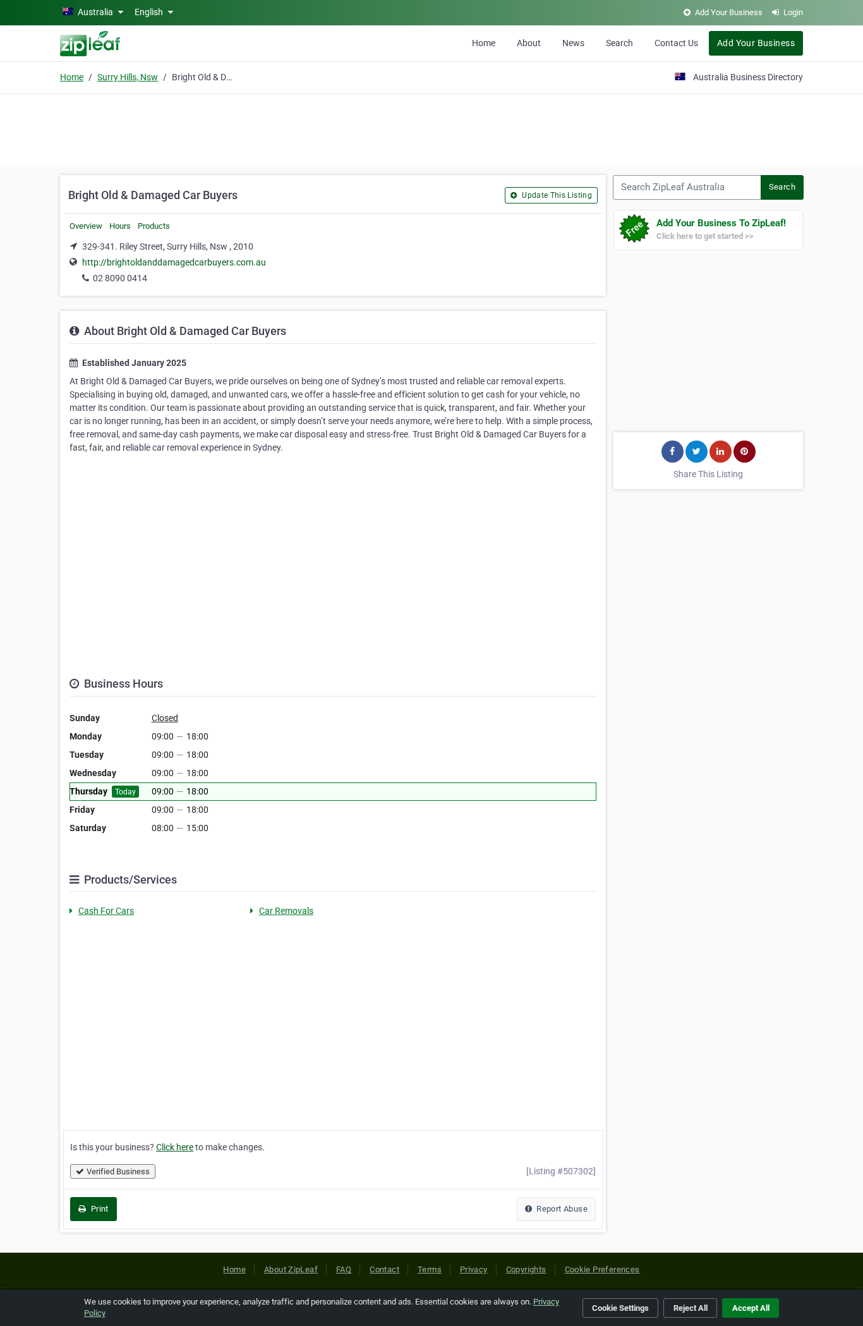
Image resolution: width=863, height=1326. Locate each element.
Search (619, 43)
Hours (120, 226)
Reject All (690, 1308)
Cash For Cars (106, 911)
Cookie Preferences (602, 1269)
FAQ (343, 1269)
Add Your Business (756, 43)
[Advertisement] (431, 127)
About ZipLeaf (291, 1269)
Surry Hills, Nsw (127, 77)
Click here (174, 1147)
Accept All (750, 1308)
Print (98, 1208)
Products (154, 226)
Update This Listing (556, 195)
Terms (430, 1269)
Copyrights (526, 1269)
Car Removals (286, 911)
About (529, 43)
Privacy (474, 1269)
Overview (85, 226)
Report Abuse (561, 1208)
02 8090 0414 (120, 278)
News (573, 43)
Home (483, 43)
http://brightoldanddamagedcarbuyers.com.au (174, 262)
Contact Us (676, 43)
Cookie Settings (620, 1308)
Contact (384, 1269)
